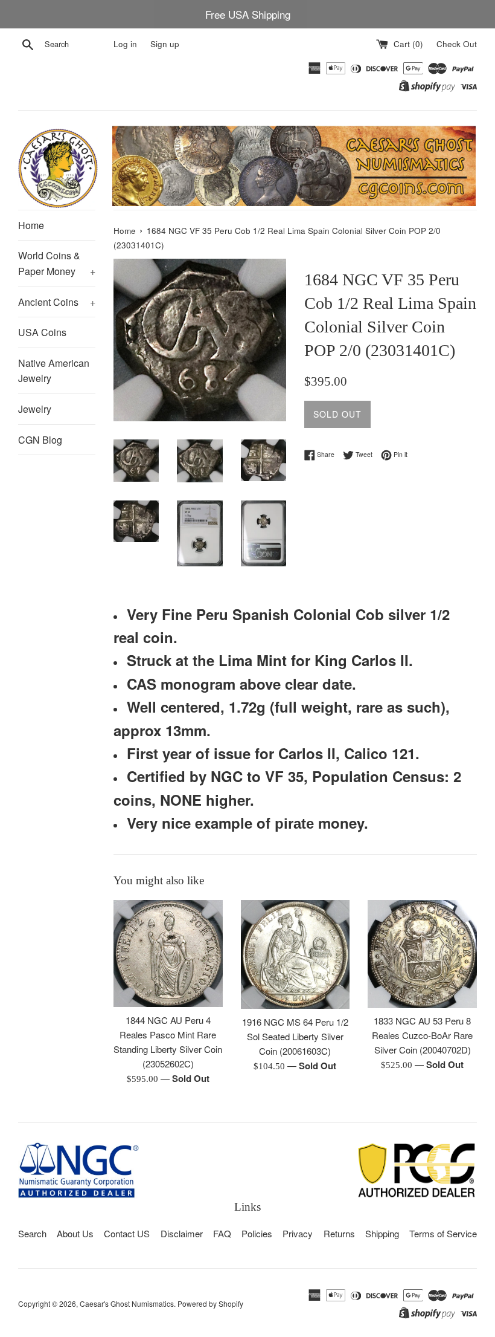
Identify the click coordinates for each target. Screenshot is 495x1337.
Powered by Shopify (210, 1303)
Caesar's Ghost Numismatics (127, 1303)
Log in (125, 44)
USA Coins (42, 332)
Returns (339, 1233)
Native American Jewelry (53, 371)
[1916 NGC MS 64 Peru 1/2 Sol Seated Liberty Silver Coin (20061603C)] (295, 954)
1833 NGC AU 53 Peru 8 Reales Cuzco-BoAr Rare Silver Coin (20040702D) (422, 1035)
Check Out (456, 44)
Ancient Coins (56, 302)
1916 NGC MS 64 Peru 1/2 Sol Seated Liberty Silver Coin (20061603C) (295, 1036)
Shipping (382, 1233)
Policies (256, 1233)
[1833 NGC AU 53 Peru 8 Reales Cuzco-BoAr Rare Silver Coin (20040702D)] (422, 954)
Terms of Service (443, 1233)
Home (31, 225)
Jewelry (34, 409)
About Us (75, 1233)
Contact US (127, 1233)
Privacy (298, 1233)
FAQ (222, 1233)
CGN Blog (40, 440)
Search (32, 1233)
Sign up (164, 44)
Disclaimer (182, 1233)
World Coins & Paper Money (56, 263)
